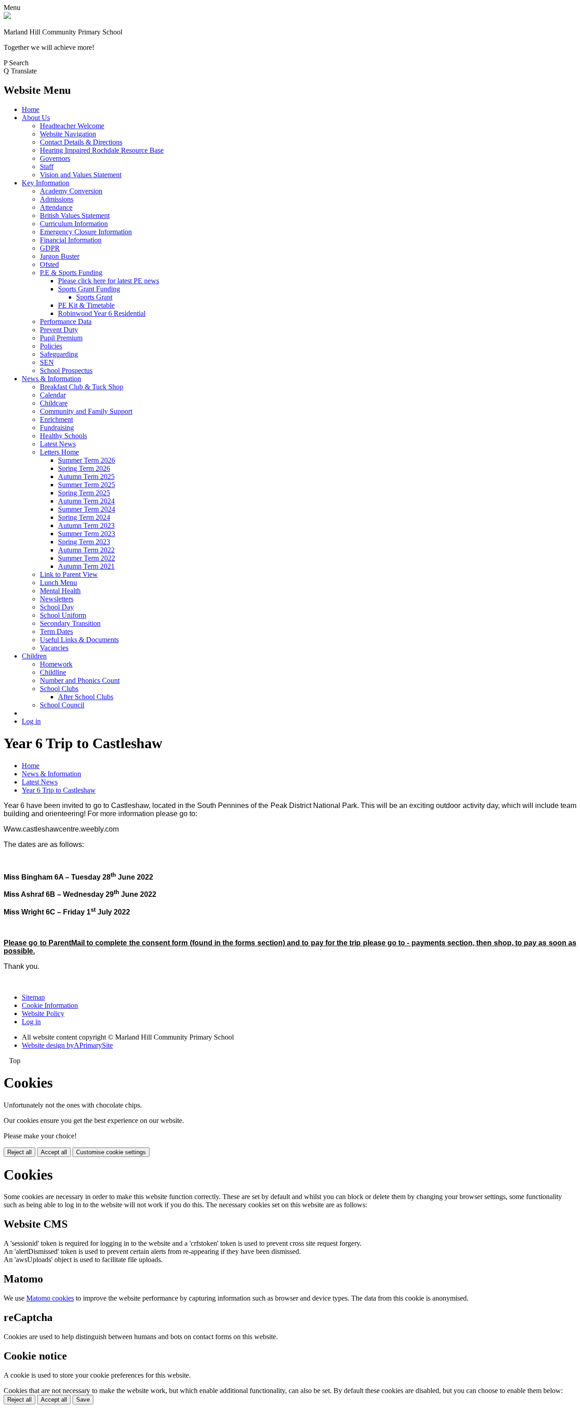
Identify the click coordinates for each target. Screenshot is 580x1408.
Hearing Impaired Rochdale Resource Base (102, 150)
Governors (55, 158)
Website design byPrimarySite (67, 1045)
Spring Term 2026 (84, 468)
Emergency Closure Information (86, 232)
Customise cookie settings (111, 1152)
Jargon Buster (59, 256)
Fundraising (57, 427)
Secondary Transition (70, 623)
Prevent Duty (59, 330)
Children (34, 656)
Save (83, 1399)
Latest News (58, 444)
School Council (62, 705)
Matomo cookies (50, 1298)
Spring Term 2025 (84, 493)
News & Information (51, 378)
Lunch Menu (58, 582)
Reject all (19, 1152)
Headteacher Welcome (72, 126)
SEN (47, 362)
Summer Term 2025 (86, 485)
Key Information (45, 183)
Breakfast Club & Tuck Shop (81, 387)
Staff (46, 166)
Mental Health (60, 591)
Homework (56, 664)
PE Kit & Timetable (86, 305)
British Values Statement (75, 215)
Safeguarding (59, 354)
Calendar (53, 395)
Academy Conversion (71, 191)
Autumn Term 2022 (86, 550)
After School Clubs (85, 697)
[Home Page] (7, 16)
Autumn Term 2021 (86, 566)
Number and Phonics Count (80, 680)
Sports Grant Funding (89, 289)
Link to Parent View (69, 574)
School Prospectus (66, 370)
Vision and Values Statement (80, 175)
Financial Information (71, 240)
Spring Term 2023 (84, 542)
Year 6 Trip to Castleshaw (59, 790)
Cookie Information (50, 1005)
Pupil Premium (61, 338)
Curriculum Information (74, 223)
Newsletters (56, 599)
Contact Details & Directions (81, 142)
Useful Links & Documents (79, 640)
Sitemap (33, 997)
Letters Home (59, 452)
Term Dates (56, 631)
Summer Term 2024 (86, 509)
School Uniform (63, 615)
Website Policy (43, 1013)
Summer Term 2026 (86, 460)
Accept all (54, 1152)
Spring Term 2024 (84, 517)
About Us (36, 117)
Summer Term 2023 (86, 533)
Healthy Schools (63, 436)
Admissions (56, 199)
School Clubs (59, 688)
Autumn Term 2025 (86, 476)
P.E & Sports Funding (71, 272)
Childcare (54, 403)
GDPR (50, 248)
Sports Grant (94, 297)
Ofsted (49, 264)
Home (30, 109)
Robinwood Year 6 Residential (101, 313)
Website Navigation (68, 134)
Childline (53, 672)
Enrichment (56, 419)
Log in (31, 721)
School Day (57, 607)
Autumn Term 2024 (86, 501)
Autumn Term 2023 (86, 525)
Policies (51, 346)
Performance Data (66, 321)
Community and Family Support (86, 411)
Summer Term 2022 (86, 558)
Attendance (56, 207)
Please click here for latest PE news (108, 281)
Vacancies (54, 648)
